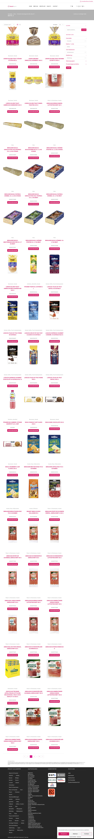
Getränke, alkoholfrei (31, 284)
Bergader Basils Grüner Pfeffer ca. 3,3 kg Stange (54, 148)
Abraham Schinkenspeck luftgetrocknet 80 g (54, 556)
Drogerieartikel (31, 780)
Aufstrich (11, 775)
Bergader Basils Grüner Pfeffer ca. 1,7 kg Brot (33, 241)
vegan (18, 827)
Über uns (35, 6)
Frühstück (17, 792)
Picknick (11, 818)
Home (30, 6)
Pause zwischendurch (14, 815)
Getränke (17, 799)
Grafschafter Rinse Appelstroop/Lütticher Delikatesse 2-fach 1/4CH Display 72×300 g (12, 694)
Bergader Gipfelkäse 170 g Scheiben (54, 467)
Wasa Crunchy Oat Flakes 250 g (33, 423)
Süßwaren (35, 508)
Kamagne (30, 797)
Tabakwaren (31, 816)
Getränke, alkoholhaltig (33, 790)
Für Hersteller (71, 780)
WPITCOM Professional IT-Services (21, 837)
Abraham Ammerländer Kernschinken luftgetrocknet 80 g (54, 602)
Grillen (17, 801)
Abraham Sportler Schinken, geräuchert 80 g (12, 556)
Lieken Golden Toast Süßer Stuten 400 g (12, 59)
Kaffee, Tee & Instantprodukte (56, 284)
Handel (15, 55)
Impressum (79, 836)
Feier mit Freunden (13, 789)
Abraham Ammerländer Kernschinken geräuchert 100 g (12, 741)
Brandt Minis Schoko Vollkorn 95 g (33, 512)
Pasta (15, 813)
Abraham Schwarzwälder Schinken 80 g (33, 647)
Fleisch (10, 792)
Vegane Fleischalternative (34, 823)
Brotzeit (10, 780)
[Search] (83, 30)
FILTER (68, 67)
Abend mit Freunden (13, 773)
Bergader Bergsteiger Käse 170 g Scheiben (13, 512)
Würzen (10, 832)
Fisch (21, 789)
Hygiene (30, 794)
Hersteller (42, 6)
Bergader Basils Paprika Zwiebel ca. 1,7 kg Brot (54, 195)
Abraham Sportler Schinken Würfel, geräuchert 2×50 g (54, 512)
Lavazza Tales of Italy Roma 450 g (33, 378)
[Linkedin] (72, 6)
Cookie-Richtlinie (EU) (74, 782)
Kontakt (55, 6)
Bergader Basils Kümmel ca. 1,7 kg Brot (54, 241)
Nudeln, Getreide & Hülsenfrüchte (36, 804)
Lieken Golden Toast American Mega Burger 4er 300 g (12, 288)
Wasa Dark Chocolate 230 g (54, 422)
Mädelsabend (19, 811)
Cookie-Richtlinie (72, 836)
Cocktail (11, 782)
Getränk (11, 799)
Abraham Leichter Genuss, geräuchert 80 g (12, 647)
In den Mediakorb (12, 66)
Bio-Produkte (31, 775)
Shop (14, 14)
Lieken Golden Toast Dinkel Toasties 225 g (33, 104)
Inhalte (49, 6)
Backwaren (10, 55)
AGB (69, 773)
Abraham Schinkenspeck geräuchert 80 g (33, 556)
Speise (22, 823)
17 (39, 756)
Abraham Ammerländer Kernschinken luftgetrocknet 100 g (54, 693)
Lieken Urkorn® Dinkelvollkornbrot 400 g (33, 59)
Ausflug (17, 775)
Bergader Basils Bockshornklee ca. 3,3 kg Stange (33, 149)
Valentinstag (11, 827)
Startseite (10, 14)
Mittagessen (19, 808)
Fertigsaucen (31, 784)
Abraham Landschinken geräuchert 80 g (12, 601)
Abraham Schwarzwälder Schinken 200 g (54, 740)
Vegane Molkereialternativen (35, 826)
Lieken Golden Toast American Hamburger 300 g (13, 104)
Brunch (17, 780)
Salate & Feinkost (32, 810)
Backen (10, 777)
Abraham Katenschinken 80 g (54, 647)
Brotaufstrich (11, 688)
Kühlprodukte (37, 464)
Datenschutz (71, 777)
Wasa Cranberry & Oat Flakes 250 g (12, 467)
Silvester (17, 820)
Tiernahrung (31, 819)
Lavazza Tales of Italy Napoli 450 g (54, 378)
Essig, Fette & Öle (32, 781)
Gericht (10, 794)
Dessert (17, 782)
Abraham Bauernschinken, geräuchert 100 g (33, 740)
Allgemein (30, 772)
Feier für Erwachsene (13, 787)
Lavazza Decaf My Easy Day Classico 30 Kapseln (33, 333)
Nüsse (29, 806)
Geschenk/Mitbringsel (14, 796)
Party (10, 813)
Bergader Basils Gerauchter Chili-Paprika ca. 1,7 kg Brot (33, 195)
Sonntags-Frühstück (13, 823)
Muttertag (11, 811)
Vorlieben (86, 833)
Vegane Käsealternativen (34, 824)
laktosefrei (11, 808)
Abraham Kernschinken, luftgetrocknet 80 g (54, 104)
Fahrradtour (11, 785)
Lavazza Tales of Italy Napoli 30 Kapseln (54, 287)
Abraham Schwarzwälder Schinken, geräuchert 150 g (33, 692)
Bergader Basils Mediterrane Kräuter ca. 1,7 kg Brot (12, 242)
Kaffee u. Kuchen (20, 804)
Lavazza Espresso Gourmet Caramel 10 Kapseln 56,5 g (54, 333)
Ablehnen (75, 833)
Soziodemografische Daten (34, 813)
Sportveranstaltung (13, 825)
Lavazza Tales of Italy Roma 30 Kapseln (12, 333)
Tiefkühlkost (31, 817)
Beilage (17, 777)
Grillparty (11, 804)
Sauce (10, 820)
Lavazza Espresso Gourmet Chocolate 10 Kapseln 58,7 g (12, 378)
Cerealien (30, 778)
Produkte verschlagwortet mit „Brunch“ (25, 14)
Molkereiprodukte (32, 803)
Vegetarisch (11, 830)
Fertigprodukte (31, 783)
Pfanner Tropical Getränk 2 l (33, 287)
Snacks (29, 811)
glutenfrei (11, 801)
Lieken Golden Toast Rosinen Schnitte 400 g (54, 59)
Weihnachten (20, 830)
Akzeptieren (64, 833)
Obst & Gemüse (32, 807)
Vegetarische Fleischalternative (35, 827)
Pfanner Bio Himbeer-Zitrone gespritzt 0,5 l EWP (12, 423)
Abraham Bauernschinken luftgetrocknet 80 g (33, 601)
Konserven (30, 800)
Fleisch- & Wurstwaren (53, 100)
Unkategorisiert (32, 821)
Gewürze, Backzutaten (33, 791)
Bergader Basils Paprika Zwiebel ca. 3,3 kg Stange (12, 195)
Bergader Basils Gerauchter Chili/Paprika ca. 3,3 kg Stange (12, 149)
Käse (12, 145)
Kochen (10, 806)
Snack (22, 820)
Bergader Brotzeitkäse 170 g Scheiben (33, 467)
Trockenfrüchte (31, 820)
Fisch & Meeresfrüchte (33, 785)
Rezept (17, 818)
